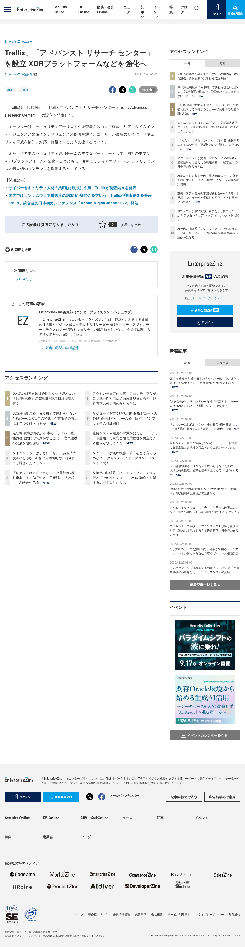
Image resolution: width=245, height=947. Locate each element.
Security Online (60, 9)
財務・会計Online (105, 9)
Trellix (24, 90)
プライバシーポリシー (209, 914)
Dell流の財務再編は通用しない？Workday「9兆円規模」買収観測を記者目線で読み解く (43, 398)
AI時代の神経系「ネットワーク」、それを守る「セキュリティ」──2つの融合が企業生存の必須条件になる (124, 477)
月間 (222, 63)
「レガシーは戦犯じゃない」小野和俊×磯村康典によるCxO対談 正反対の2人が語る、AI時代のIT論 (43, 477)
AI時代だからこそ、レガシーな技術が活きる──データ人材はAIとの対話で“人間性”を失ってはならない (205, 403)
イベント (156, 9)
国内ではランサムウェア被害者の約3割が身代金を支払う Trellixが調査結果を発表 (80, 195)
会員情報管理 (121, 914)
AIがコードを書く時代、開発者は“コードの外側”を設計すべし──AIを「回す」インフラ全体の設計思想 (125, 418)
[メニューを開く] (7, 9)
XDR (10, 90)
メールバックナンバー (208, 298)
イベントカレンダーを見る (207, 735)
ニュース (127, 9)
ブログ (86, 836)
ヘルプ (79, 914)
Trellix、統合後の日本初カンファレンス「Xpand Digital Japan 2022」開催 (73, 203)
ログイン (207, 322)
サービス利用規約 (178, 914)
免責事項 (140, 914)
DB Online (83, 9)
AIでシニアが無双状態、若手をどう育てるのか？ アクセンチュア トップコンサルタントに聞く (124, 457)
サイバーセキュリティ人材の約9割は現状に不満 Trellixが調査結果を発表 (72, 187)
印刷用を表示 (21, 249)
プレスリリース (27, 278)
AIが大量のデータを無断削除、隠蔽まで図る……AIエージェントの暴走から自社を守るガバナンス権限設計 (204, 551)
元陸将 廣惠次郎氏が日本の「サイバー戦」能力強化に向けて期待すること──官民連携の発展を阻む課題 (45, 438)
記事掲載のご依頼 (184, 796)
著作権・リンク (98, 914)
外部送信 (234, 914)
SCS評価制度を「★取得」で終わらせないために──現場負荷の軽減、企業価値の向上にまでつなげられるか (45, 418)
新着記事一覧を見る (205, 584)
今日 (187, 63)
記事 (142, 9)
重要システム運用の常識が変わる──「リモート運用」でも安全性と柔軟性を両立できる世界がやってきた (125, 438)
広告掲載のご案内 (222, 796)
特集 (171, 9)
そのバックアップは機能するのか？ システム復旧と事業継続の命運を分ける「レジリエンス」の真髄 (204, 569)
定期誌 (48, 836)
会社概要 (157, 914)
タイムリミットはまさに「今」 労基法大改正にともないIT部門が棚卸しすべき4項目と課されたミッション (44, 457)
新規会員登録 (206, 310)
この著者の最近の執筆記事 (59, 347)
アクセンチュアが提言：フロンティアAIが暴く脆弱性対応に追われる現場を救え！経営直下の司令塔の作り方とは (124, 398)
